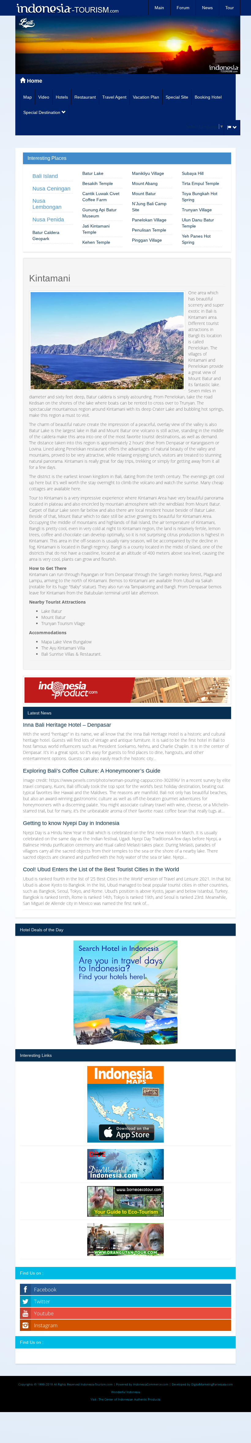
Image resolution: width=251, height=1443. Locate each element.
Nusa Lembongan (47, 204)
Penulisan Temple (149, 230)
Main (159, 7)
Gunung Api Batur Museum (99, 212)
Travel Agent (114, 97)
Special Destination (42, 112)
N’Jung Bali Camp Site (149, 206)
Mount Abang (145, 183)
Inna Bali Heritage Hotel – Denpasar (67, 725)
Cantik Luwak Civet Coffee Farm (100, 196)
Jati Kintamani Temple (96, 229)
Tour (229, 7)
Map (27, 97)
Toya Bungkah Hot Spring (199, 196)
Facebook (45, 1289)
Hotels (62, 97)
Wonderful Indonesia (125, 1392)
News (207, 7)
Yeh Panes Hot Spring (196, 239)
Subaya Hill (193, 173)
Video (43, 97)
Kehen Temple (96, 242)
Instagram (46, 1325)
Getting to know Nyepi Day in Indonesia (71, 823)
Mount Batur (144, 193)
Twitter (42, 1301)
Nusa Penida (48, 220)
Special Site (177, 97)
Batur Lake (92, 173)
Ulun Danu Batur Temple (198, 222)
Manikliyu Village (148, 173)
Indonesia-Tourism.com (97, 1384)
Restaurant (85, 97)
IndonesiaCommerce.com (150, 1384)
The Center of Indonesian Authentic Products (129, 1399)
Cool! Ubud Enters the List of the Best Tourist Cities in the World (101, 869)
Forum (183, 7)
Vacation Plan (146, 97)
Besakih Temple (97, 183)
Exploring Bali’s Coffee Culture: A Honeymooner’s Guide (91, 771)
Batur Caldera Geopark (45, 235)
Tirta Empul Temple (200, 183)
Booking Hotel (208, 97)
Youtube (44, 1313)
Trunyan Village (197, 209)
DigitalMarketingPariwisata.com (212, 1384)
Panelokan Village (149, 219)
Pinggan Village (147, 240)
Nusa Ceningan (51, 189)
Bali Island (45, 176)
